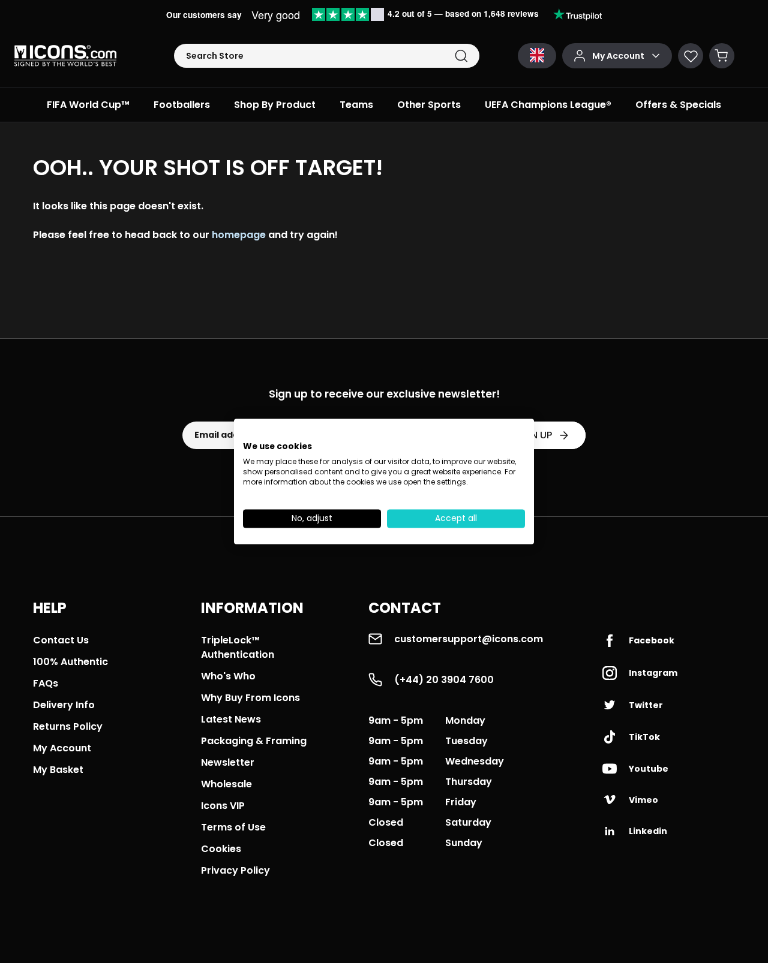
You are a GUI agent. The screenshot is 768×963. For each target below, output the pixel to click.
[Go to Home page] (65, 56)
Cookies (221, 849)
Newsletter (227, 762)
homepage (239, 235)
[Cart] (721, 55)
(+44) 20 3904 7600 (444, 680)
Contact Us (61, 640)
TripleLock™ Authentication (237, 647)
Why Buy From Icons (250, 698)
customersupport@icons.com (468, 639)
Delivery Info (64, 705)
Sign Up (533, 435)
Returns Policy (68, 726)
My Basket (58, 770)
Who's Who (228, 676)
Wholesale (226, 784)
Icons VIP (223, 805)
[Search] (461, 56)
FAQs (45, 683)
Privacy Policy (235, 870)
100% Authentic (70, 662)
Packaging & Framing (254, 741)
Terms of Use (233, 827)
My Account (62, 748)
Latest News (231, 719)
